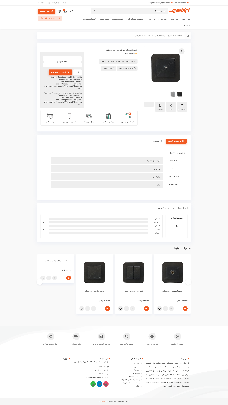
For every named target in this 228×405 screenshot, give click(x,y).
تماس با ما (136, 373)
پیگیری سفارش (53, 3)
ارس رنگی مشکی (114, 61)
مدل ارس (163, 19)
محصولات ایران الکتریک (170, 36)
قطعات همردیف (117, 19)
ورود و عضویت (45, 11)
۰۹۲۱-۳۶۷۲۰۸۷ (100, 374)
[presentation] (188, 282)
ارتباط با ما (186, 25)
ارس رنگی (124, 61)
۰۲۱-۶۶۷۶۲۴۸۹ (100, 370)
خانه (180, 36)
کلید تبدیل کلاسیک (153, 161)
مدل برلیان (186, 19)
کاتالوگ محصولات (89, 19)
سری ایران (151, 19)
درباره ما (137, 370)
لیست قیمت (104, 19)
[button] (182, 51)
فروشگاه (41, 3)
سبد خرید (136, 367)
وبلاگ (64, 3)
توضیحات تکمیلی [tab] (174, 141)
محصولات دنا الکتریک (135, 19)
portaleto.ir (104, 401)
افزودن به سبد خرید (58, 72)
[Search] (94, 11)
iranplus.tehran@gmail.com (95, 377)
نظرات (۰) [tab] (156, 141)
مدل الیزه (174, 19)
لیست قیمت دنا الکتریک (131, 383)
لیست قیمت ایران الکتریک (130, 380)
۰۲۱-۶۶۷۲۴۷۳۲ (100, 367)
